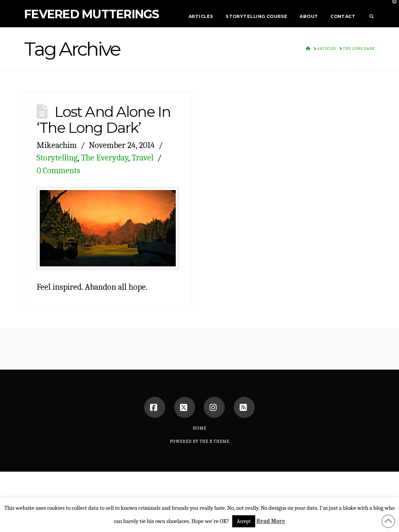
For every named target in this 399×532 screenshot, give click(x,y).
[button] (391, 7)
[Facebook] (154, 407)
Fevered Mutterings (91, 14)
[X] (184, 407)
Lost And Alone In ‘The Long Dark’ (103, 119)
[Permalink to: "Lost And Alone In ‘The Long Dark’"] (108, 228)
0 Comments (58, 170)
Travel (143, 157)
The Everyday (104, 157)
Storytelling (57, 157)
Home (200, 428)
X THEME (220, 441)
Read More (270, 521)
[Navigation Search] (368, 13)
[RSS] (244, 407)
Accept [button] (244, 521)
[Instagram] (214, 407)
